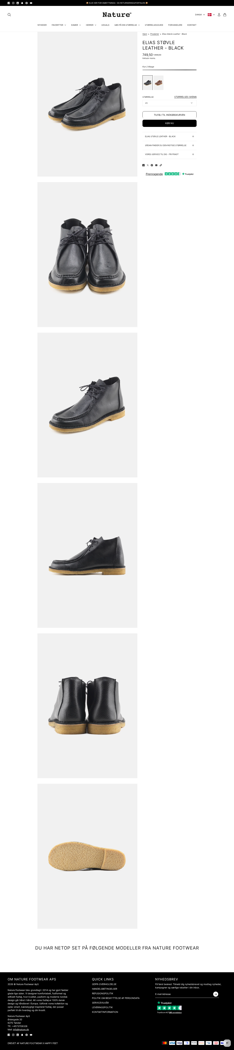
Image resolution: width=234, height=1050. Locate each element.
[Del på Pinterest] (152, 165)
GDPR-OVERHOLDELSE (104, 984)
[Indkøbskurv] (224, 14)
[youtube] (31, 3)
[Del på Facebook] (143, 165)
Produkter (154, 34)
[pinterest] (26, 3)
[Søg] (9, 14)
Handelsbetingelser (104, 988)
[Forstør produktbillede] (87, 104)
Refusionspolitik (102, 993)
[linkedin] (17, 3)
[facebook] (9, 3)
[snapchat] (22, 3)
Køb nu (169, 123)
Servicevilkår (100, 1002)
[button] (161, 165)
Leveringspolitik (102, 1007)
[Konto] (219, 14)
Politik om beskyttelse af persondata (115, 998)
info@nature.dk (21, 1029)
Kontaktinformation (105, 1012)
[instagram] (13, 3)
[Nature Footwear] (117, 14)
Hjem (144, 34)
